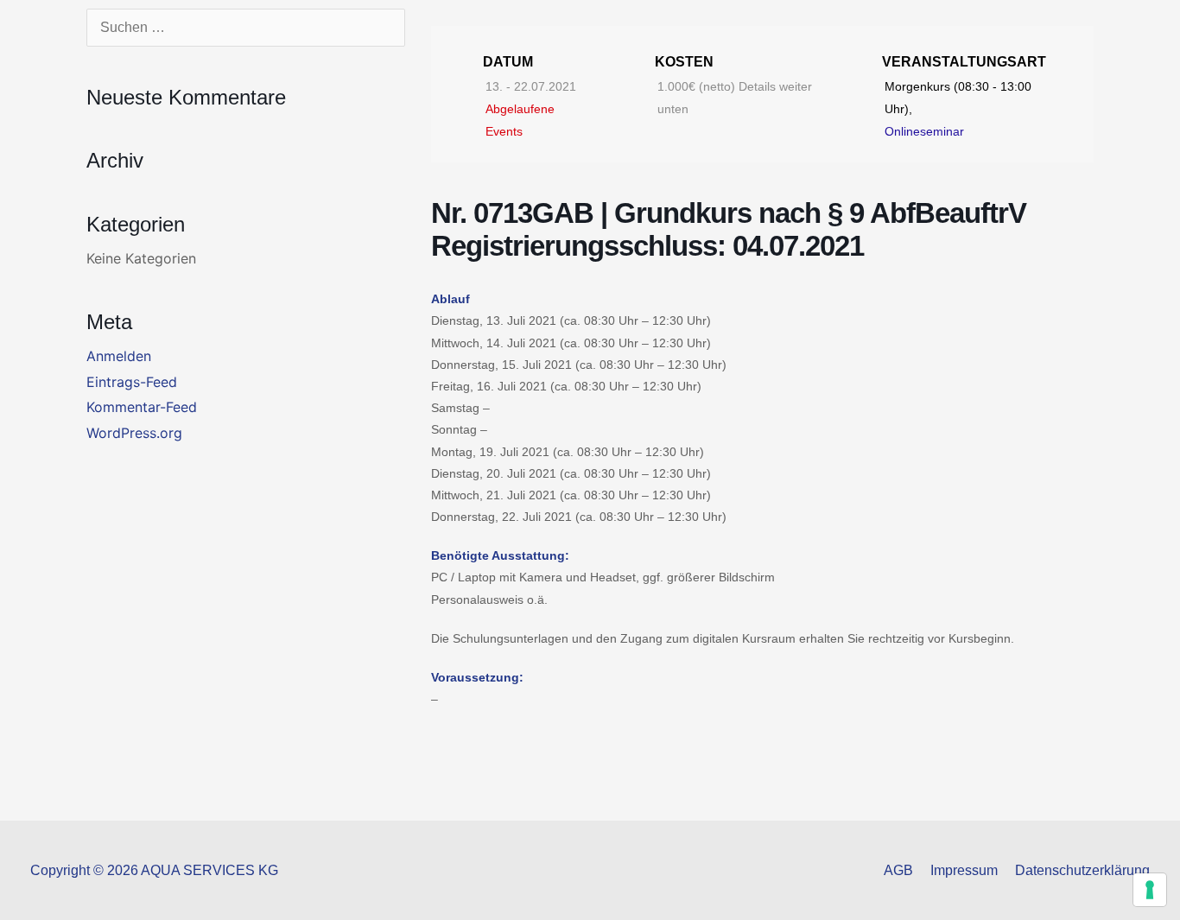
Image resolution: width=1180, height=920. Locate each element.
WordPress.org (134, 432)
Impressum (964, 870)
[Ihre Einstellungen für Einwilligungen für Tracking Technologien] (1149, 889)
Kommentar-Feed (141, 407)
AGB (898, 870)
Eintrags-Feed (131, 381)
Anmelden (118, 356)
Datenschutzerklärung (1082, 870)
